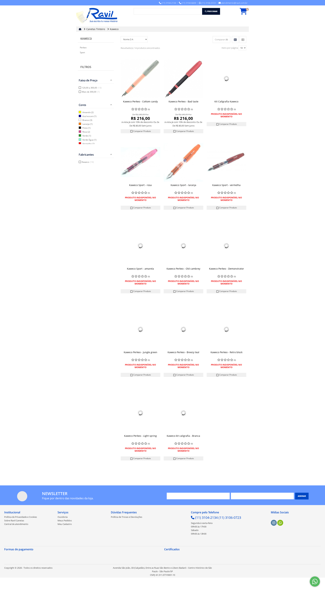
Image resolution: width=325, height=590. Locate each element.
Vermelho (87, 143)
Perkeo (83, 47)
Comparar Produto (142, 131)
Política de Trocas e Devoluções (126, 517)
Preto (85, 127)
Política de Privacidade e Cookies (20, 517)
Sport (82, 52)
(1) (95, 116)
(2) (92, 112)
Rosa (84, 131)
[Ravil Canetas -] (97, 16)
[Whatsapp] (280, 522)
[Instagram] (273, 522)
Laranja (86, 124)
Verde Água (87, 139)
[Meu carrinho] (245, 12)
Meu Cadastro (65, 524)
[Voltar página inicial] (80, 29)
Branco (85, 120)
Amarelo (86, 112)
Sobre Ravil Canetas (14, 520)
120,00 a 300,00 (92, 87)
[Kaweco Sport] (140, 162)
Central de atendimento (16, 524)
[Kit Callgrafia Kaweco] (226, 79)
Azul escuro (87, 116)
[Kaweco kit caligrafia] (183, 413)
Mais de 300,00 (91, 91)
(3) (91, 120)
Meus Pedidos (65, 520)
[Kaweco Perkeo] (140, 79)
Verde (85, 135)
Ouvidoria (63, 517)
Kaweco (86, 39)
